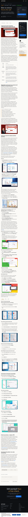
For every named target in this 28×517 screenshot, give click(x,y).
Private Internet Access (14, 441)
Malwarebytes (10, 152)
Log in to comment (15, 481)
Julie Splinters (4, 16)
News (10, 508)
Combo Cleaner (5, 152)
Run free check (18, 496)
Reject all (19, 514)
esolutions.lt (5, 508)
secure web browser (4, 447)
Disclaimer (20, 508)
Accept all (14, 514)
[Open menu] (23, 1)
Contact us (20, 510)
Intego (6, 82)
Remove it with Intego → (22, 14)
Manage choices (23, 514)
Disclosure (20, 509)
